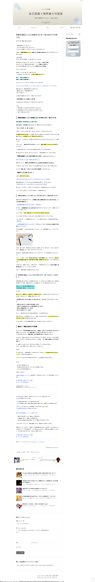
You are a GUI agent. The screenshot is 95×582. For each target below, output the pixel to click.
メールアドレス (34, 542)
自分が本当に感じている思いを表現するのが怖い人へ (28, 159)
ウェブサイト (18, 547)
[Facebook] (80, 0)
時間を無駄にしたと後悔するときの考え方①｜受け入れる (29, 107)
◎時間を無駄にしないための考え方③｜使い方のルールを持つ (30, 110)
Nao (27, 387)
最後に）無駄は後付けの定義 (23, 112)
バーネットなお (31, 441)
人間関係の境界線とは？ (22, 408)
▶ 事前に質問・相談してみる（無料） (24, 380)
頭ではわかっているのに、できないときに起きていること (35, 503)
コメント (18, 532)
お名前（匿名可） (73, 45)
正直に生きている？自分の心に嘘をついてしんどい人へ (34, 488)
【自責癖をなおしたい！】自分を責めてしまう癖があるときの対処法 (31, 184)
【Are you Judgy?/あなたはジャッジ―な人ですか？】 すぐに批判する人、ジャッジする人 (36, 85)
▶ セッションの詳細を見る (22, 382)
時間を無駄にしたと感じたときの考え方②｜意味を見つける (30, 109)
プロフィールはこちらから (40, 441)
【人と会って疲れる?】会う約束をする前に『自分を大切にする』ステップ (39, 473)
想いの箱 (18, 398)
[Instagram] (82, 0)
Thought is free (54, 577)
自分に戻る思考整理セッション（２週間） (25, 412)
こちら (17, 403)
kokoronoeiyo (55, 447)
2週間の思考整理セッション (22, 375)
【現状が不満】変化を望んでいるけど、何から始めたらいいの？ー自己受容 (33, 179)
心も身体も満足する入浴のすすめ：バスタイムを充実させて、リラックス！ (39, 496)
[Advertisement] (72, 66)
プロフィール (34, 387)
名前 (17, 542)
